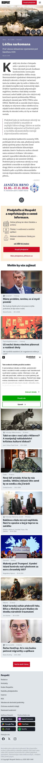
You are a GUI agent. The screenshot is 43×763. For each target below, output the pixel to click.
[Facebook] (3, 741)
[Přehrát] (33, 290)
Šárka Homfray (7, 655)
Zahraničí (6, 560)
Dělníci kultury (16, 432)
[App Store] (8, 719)
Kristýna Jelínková (8, 529)
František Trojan (20, 529)
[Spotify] (26, 729)
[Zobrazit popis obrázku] (33, 31)
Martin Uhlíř (6, 56)
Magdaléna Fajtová (9, 573)
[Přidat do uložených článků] (38, 290)
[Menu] (39, 2)
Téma (4, 40)
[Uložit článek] (27, 31)
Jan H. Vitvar (7, 445)
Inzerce (3, 695)
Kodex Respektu (7, 687)
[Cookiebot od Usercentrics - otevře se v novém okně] (26, 357)
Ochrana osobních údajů (10, 706)
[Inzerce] (21, 187)
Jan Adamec (7, 615)
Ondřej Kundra (7, 487)
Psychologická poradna (10, 341)
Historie (5, 603)
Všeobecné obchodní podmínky (12, 703)
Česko (5, 475)
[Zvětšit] (21, 20)
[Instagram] (15, 741)
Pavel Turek (14, 445)
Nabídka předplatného (9, 691)
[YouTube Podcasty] (26, 724)
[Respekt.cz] (6, 2)
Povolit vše (22, 398)
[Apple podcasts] (26, 719)
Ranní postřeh (9, 645)
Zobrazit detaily (31, 392)
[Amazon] (8, 729)
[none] (38, 31)
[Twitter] (9, 741)
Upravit (20, 404)
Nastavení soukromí (8, 710)
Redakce (4, 680)
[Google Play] (8, 724)
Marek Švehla (7, 312)
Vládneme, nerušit (17, 517)
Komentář (8, 296)
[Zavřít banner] (40, 357)
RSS (2, 699)
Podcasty (8, 432)
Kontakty (4, 683)
